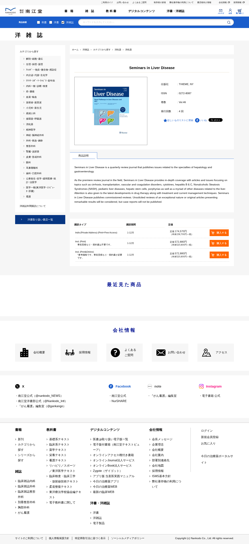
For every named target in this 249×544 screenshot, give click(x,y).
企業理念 (158, 444)
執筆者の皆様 (160, 2)
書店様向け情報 (204, 2)
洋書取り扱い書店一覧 (40, 219)
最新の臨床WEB (103, 491)
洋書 (56, 22)
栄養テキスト (58, 455)
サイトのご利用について (29, 538)
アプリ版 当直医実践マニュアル (114, 476)
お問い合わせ (123, 2)
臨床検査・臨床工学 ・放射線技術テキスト (63, 479)
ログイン (207, 430)
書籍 (18, 429)
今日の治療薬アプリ (106, 481)
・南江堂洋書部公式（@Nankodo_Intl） (41, 401)
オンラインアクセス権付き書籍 (113, 455)
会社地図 (158, 465)
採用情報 (238, 2)
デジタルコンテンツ (141, 11)
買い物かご (240, 13)
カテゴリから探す (26, 447)
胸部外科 (24, 507)
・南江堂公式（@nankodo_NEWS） (39, 395)
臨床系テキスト (59, 444)
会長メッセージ (162, 439)
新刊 (21, 439)
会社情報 (223, 2)
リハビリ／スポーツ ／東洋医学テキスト (62, 468)
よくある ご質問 (130, 352)
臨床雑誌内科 (26, 481)
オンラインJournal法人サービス (114, 460)
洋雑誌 (70, 22)
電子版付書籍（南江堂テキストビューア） (116, 447)
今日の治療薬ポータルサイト (217, 459)
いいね (203, 120)
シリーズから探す (26, 457)
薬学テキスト (58, 449)
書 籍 (69, 11)
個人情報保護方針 (59, 538)
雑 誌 (89, 11)
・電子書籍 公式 (209, 395)
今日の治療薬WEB (105, 486)
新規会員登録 (210, 437)
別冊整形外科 (26, 502)
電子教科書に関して (62, 502)
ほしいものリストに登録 (180, 120)
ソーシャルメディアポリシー (127, 538)
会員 (230, 13)
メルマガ (221, 13)
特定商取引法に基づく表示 (90, 538)
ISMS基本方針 (161, 476)
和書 (44, 22)
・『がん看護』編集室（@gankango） (40, 406)
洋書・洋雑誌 (175, 11)
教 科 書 (111, 11)
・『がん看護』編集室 (162, 395)
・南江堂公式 (117, 395)
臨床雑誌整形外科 (26, 494)
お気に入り (208, 443)
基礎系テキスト (59, 439)
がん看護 (24, 512)
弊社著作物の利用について (182, 2)
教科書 (51, 429)
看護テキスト (58, 460)
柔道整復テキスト (61, 486)
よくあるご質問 (139, 2)
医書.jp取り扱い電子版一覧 (110, 439)
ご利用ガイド (107, 2)
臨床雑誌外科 (26, 486)
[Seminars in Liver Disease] (111, 110)
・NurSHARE (118, 401)
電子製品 (99, 523)
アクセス (221, 352)
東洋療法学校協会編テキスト (65, 494)
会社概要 (39, 352)
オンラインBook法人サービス (112, 465)
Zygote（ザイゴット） (107, 470)
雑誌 (18, 471)
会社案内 (158, 455)
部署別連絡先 (161, 460)
